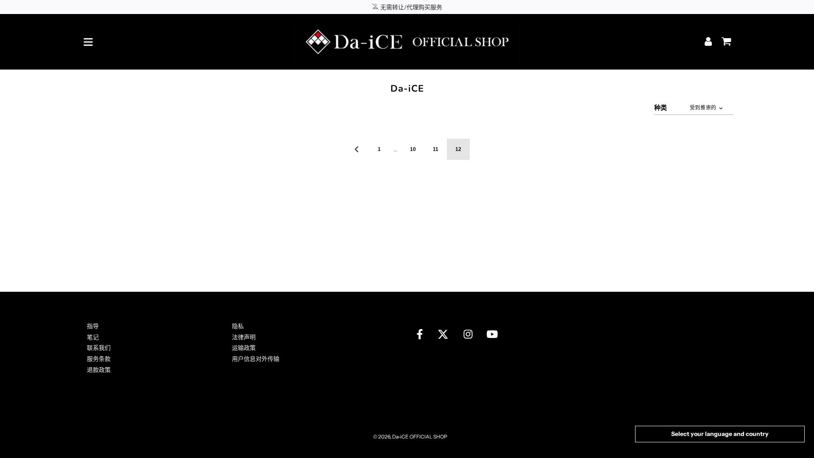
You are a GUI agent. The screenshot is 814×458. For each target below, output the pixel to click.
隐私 (238, 326)
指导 (93, 326)
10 (413, 149)
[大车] (724, 39)
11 (435, 149)
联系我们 (99, 348)
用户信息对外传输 (255, 359)
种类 (660, 107)
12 (458, 149)
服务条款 (99, 359)
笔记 (93, 337)
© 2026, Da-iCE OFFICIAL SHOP (410, 436)
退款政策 (99, 370)
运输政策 (244, 348)
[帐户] (709, 41)
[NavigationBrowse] (88, 42)
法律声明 (244, 337)
